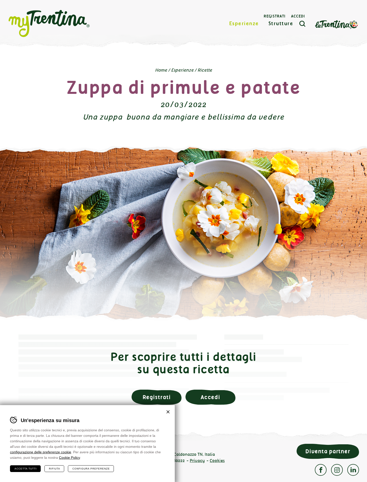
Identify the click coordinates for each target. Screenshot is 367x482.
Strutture (280, 23)
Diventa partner (327, 451)
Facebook (321, 470)
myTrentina (49, 23)
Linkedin (353, 470)
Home (161, 70)
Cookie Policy (69, 458)
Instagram (337, 470)
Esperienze (244, 23)
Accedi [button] (210, 397)
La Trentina (336, 24)
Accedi (298, 16)
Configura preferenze (91, 468)
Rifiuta (54, 468)
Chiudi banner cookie (168, 412)
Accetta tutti (25, 468)
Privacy (197, 460)
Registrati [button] (157, 397)
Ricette (204, 70)
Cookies (217, 460)
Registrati (275, 16)
